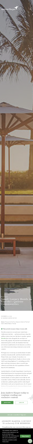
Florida (3, 338)
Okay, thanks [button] (25, 436)
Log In (21, 402)
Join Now (7, 402)
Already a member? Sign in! (16, 415)
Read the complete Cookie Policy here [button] (9, 440)
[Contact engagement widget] (30, 441)
